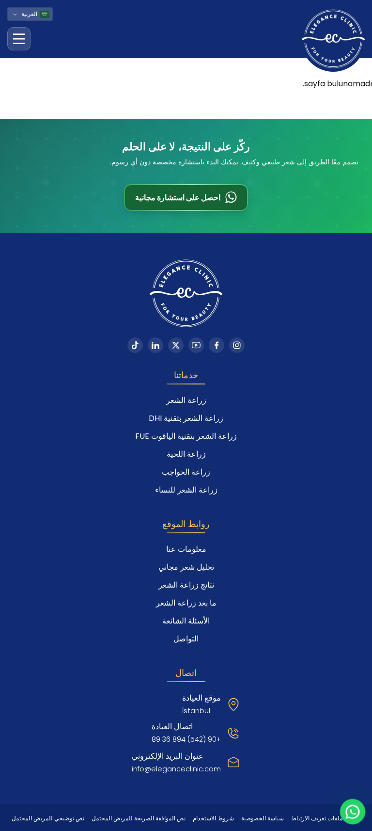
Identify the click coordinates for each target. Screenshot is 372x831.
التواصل (186, 638)
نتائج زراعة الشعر (186, 585)
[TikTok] (135, 345)
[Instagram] (237, 345)
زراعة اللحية (186, 454)
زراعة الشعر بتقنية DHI (186, 418)
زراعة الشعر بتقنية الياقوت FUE (186, 436)
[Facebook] (216, 345)
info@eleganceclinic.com (176, 769)
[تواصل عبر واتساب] (353, 811)
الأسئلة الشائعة (186, 620)
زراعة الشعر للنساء (186, 489)
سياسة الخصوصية (262, 818)
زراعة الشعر (186, 400)
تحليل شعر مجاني (186, 567)
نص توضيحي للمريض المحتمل (48, 818)
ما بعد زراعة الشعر (186, 602)
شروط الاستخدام (213, 818)
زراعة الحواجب (186, 472)
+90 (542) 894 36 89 (186, 739)
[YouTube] (196, 345)
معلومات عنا (186, 549)
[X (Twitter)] (176, 345)
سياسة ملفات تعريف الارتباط (325, 818)
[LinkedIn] (155, 345)
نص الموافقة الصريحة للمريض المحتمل (139, 818)
